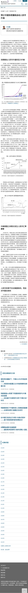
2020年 (2, 470)
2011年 (2, 504)
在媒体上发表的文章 (6, 545)
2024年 (2, 455)
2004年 (2, 530)
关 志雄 (8, 27)
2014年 (2, 493)
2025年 (2, 451)
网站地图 (3, 572)
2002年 (2, 538)
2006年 (2, 523)
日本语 (15, 0)
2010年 (2, 508)
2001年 (2, 542)
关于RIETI (3, 565)
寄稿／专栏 (3, 7)
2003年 (2, 534)
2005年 (2, 527)
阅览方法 (3, 575)
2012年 (2, 500)
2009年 (2, 512)
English (20, 0)
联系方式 (3, 577)
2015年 (2, 489)
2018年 (2, 478)
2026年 (2, 448)
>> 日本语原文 (23, 344)
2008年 (2, 515)
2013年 (2, 497)
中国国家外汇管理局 (12, 103)
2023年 (2, 459)
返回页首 (24, 590)
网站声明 (3, 570)
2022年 (2, 463)
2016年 (2, 485)
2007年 (2, 519)
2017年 (2, 481)
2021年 (2, 466)
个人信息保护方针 (5, 568)
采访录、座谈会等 (5, 549)
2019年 (2, 474)
